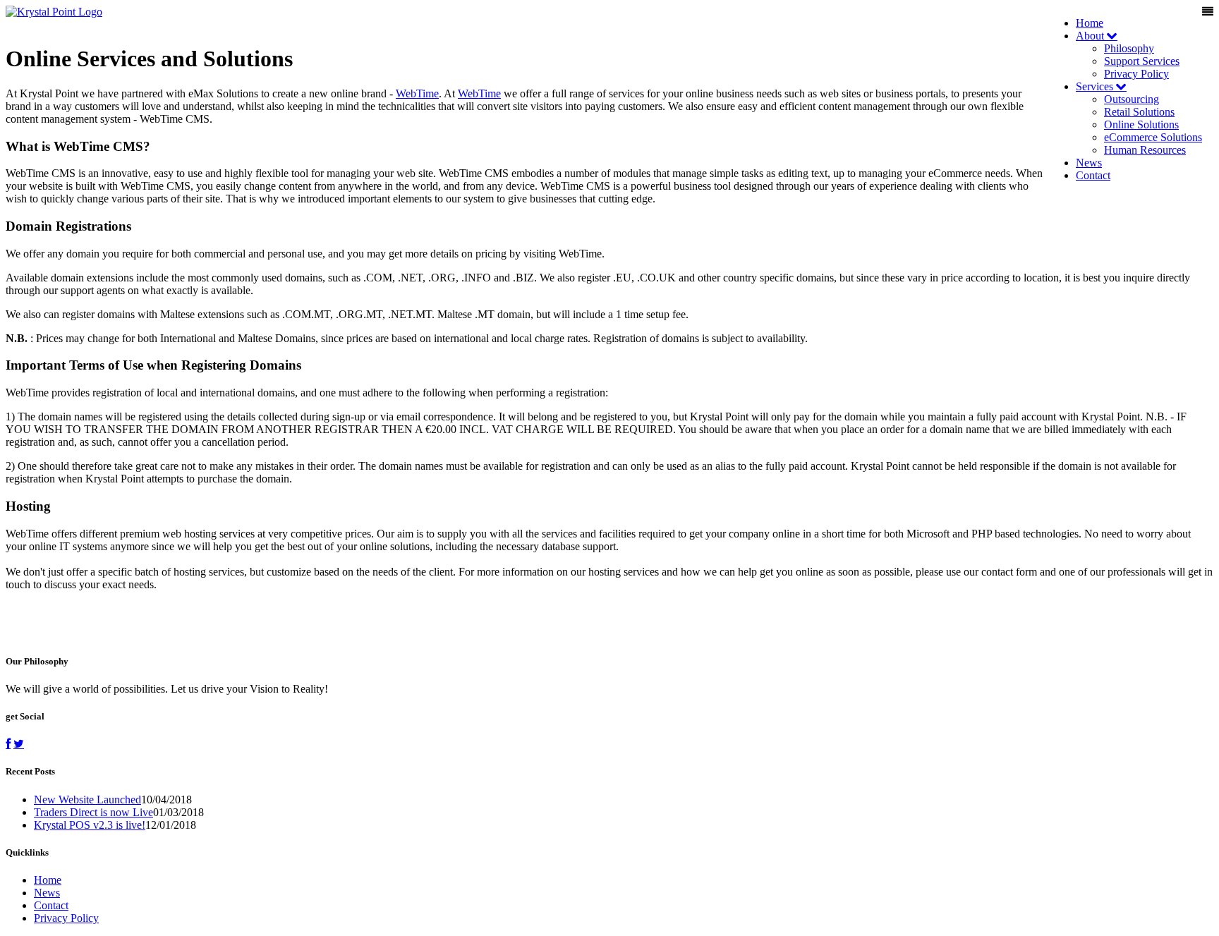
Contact (1093, 175)
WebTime (417, 93)
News (1089, 163)
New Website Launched (87, 800)
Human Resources (1145, 150)
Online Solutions (1141, 124)
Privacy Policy (1136, 74)
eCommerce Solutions (1153, 137)
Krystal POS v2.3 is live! (89, 825)
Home (1089, 23)
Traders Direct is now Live (93, 812)
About (1091, 36)
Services (1096, 86)
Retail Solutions (1139, 112)
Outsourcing (1131, 99)
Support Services (1141, 61)
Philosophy (1129, 48)
